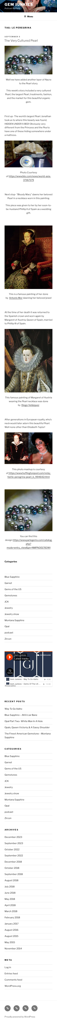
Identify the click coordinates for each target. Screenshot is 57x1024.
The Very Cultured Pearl (21, 40)
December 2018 (13, 861)
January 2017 (12, 923)
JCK (7, 601)
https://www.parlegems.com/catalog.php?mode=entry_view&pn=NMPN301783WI (29, 544)
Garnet (8, 583)
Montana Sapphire (14, 620)
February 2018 (12, 917)
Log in (8, 967)
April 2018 (10, 905)
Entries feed (11, 973)
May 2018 (10, 899)
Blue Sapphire (12, 577)
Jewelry (9, 608)
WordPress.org (13, 986)
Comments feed (13, 979)
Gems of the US (13, 589)
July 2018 (10, 886)
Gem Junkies (19, 4)
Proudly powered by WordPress (20, 1016)
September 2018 (14, 874)
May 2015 (10, 942)
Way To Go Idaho (13, 708)
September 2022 (14, 855)
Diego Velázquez (30, 405)
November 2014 (13, 948)
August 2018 (11, 880)
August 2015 (11, 936)
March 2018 (11, 911)
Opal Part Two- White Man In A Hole (24, 721)
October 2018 (12, 868)
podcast (9, 632)
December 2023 (13, 837)
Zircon (8, 638)
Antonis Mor (15, 298)
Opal (7, 626)
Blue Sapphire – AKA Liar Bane (21, 715)
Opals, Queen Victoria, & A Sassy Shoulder (27, 727)
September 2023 (14, 843)
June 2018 (10, 892)
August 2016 (11, 930)
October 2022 (12, 849)
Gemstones (11, 595)
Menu (30, 16)
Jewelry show (12, 614)
